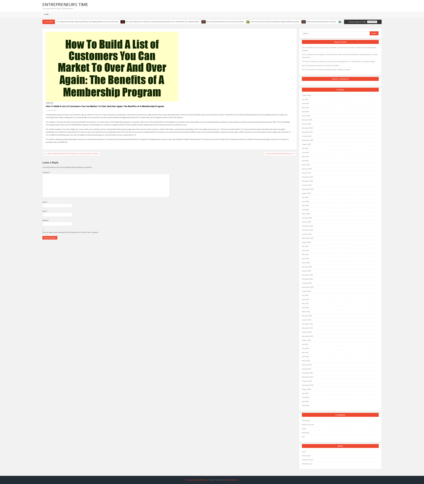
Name (45, 202)
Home (46, 14)
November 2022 (307, 279)
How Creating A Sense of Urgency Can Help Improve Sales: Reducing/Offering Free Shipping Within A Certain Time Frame (340, 56)
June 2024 (305, 201)
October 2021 (307, 332)
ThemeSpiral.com (232, 480)
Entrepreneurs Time (65, 4)
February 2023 (307, 267)
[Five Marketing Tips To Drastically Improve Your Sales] (306, 22)
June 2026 (305, 103)
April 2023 (305, 258)
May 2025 (305, 156)
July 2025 (305, 148)
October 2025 (307, 136)
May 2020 (305, 401)
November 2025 (307, 132)
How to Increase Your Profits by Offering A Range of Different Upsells (240, 22)
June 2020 (305, 397)
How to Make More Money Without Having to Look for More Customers (72, 153)
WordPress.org (307, 464)
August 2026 (306, 95)
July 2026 (305, 99)
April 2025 (305, 161)
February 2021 (307, 365)
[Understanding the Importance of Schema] (269, 22)
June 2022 (305, 299)
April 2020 (305, 405)
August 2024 (306, 193)
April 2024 (305, 210)
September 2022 (307, 287)
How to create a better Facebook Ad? (279, 153)
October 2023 (307, 234)
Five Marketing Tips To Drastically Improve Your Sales (327, 22)
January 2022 (306, 320)
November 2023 (307, 230)
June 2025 (305, 152)
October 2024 (307, 185)
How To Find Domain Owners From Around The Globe (190, 22)
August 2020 (306, 389)
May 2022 (305, 303)
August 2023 (306, 242)
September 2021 (307, 336)
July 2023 (305, 246)
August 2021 (306, 340)
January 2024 (306, 222)
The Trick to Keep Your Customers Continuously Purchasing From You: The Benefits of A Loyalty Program (128, 22)
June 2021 (305, 348)
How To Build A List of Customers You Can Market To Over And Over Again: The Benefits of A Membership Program (339, 49)
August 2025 (306, 144)
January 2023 (306, 271)
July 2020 (305, 393)
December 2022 (307, 275)
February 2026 (307, 120)
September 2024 (307, 189)
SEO (303, 437)
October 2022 (307, 283)
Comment (46, 172)
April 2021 (305, 356)
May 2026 (305, 107)
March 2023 (306, 263)
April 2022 (305, 307)
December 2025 (307, 128)
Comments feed (307, 460)
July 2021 (305, 344)
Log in (304, 451)
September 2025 (307, 140)
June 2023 (305, 250)
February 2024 (307, 218)
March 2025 (306, 165)
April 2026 (305, 112)
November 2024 (307, 181)
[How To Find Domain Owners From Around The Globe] (169, 22)
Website (45, 220)
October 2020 (307, 381)
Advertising (306, 420)
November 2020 (307, 377)
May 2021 (305, 352)
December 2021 (307, 324)
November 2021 (307, 328)
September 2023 (307, 238)
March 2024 (306, 214)
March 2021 (306, 361)
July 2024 (305, 197)
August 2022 (306, 291)
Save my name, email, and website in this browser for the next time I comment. (70, 232)
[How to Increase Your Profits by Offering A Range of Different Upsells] (213, 22)
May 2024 (305, 205)
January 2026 (306, 124)
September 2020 (307, 385)
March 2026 (306, 116)
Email (44, 211)
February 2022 (307, 316)
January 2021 (306, 369)
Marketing (49, 103)
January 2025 (306, 173)
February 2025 (307, 169)
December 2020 (307, 373)
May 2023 (305, 254)
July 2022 (305, 295)
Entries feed (306, 456)
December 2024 (307, 177)
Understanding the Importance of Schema (287, 22)
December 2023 (307, 226)
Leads (304, 428)
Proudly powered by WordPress (197, 480)
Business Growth (308, 424)
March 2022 (306, 312)
